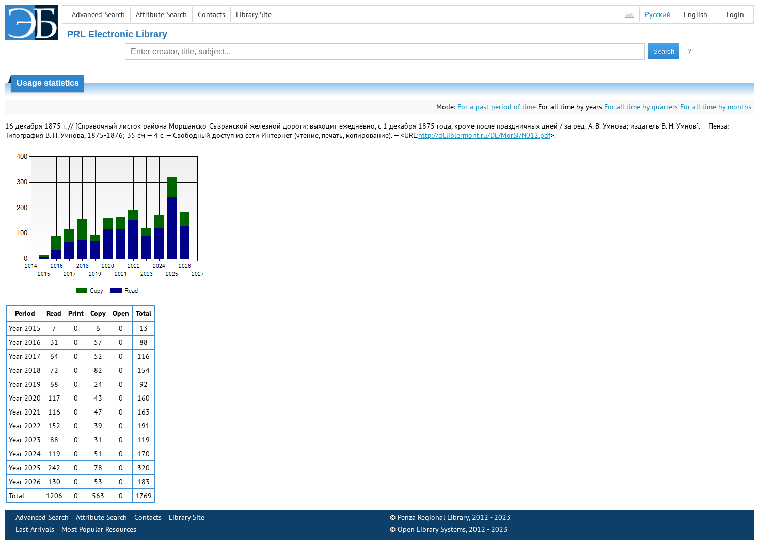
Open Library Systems (432, 529)
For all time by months (715, 107)
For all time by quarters (641, 107)
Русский (658, 14)
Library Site (254, 14)
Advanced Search (98, 14)
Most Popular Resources (98, 529)
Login (735, 14)
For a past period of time (496, 107)
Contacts (211, 14)
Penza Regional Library (433, 517)
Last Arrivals (34, 529)
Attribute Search (161, 14)
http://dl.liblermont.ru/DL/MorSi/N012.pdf (484, 135)
